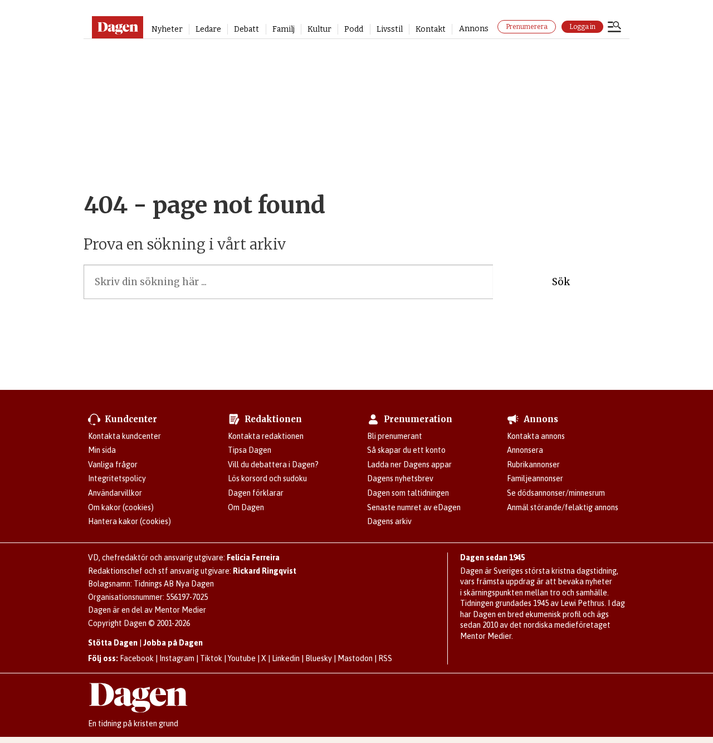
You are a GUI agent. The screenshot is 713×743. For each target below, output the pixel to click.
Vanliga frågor (113, 464)
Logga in (582, 27)
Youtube (242, 658)
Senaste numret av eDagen (414, 507)
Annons (474, 28)
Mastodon (355, 658)
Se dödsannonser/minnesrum (556, 492)
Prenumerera (527, 27)
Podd (353, 29)
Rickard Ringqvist (264, 570)
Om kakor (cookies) (121, 507)
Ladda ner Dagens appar (409, 464)
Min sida (102, 450)
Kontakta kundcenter (124, 436)
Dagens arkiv (389, 521)
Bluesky (318, 658)
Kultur (319, 29)
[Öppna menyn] (614, 28)
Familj (283, 29)
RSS (385, 658)
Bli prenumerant (394, 436)
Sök (561, 282)
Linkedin (286, 658)
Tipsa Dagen (249, 450)
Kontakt (431, 29)
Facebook (137, 658)
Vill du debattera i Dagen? (273, 464)
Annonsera (525, 450)
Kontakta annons (536, 436)
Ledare (208, 29)
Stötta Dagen (113, 642)
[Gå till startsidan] (117, 27)
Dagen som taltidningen (408, 492)
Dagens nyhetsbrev (400, 478)
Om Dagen (246, 507)
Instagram (176, 658)
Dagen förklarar (256, 492)
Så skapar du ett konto (406, 450)
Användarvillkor (115, 492)
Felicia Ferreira (253, 557)
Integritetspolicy (117, 478)
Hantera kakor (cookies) (129, 521)
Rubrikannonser (533, 464)
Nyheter (167, 29)
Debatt (246, 29)
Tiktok (211, 658)
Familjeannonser (535, 478)
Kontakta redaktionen (266, 436)
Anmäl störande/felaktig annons (562, 507)
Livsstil (390, 29)
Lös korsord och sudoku (267, 478)
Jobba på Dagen (173, 642)
